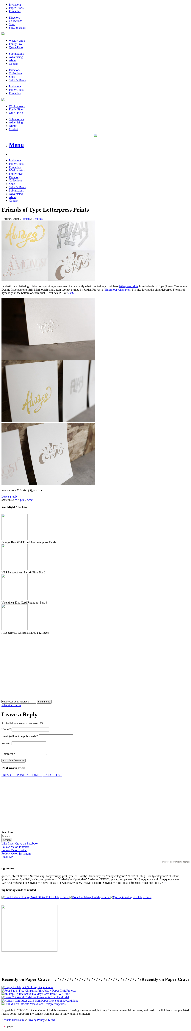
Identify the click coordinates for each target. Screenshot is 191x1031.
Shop (12, 24)
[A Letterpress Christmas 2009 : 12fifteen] (14, 629)
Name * (6, 729)
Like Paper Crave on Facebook (19, 843)
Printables (15, 11)
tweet (30, 499)
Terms (51, 1020)
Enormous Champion (117, 289)
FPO (71, 293)
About (12, 60)
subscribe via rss (11, 705)
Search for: (7, 832)
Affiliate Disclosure (12, 1020)
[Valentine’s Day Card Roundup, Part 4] (14, 599)
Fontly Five (16, 44)
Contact (13, 63)
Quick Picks (16, 47)
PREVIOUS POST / (14, 775)
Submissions (16, 53)
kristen (26, 218)
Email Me (7, 856)
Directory (14, 17)
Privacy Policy (36, 1020)
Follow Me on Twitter (14, 850)
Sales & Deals (17, 27)
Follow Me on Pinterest (15, 846)
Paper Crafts (16, 7)
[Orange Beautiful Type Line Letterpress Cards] (14, 539)
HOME (35, 775)
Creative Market (182, 861)
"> (165, 882)
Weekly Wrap (17, 40)
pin (22, 499)
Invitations (15, 4)
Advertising (16, 57)
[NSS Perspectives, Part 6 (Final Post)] (14, 569)
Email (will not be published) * (19, 736)
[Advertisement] (32, 660)
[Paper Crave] (2, 34)
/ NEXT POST (52, 775)
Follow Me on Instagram (16, 853)
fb (16, 499)
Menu (16, 144)
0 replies (38, 218)
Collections (15, 20)
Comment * (8, 753)
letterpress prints (128, 286)
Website (6, 743)
